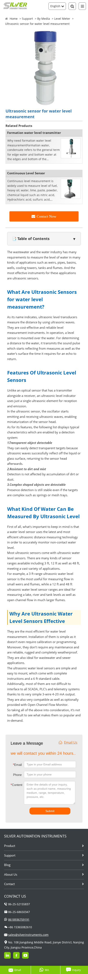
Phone (17, 774)
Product (9, 846)
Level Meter (62, 19)
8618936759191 (18, 919)
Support (27, 19)
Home (14, 19)
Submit (49, 811)
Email (17, 764)
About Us (10, 874)
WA (47, 970)
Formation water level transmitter (34, 133)
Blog (7, 865)
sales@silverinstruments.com (28, 935)
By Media (43, 19)
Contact (9, 884)
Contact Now (46, 216)
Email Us (70, 742)
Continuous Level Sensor (26, 173)
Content (14, 785)
